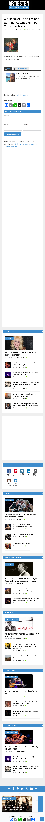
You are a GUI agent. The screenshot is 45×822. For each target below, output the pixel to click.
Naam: (6, 125)
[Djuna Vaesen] (10, 81)
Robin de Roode (20, 639)
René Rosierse (20, 650)
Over (8, 69)
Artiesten (9, 338)
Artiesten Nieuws (20, 357)
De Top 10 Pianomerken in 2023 (23, 534)
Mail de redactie (22, 95)
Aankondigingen (11, 677)
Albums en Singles (12, 619)
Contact (31, 816)
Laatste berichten (22, 69)
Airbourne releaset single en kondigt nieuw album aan (14, 809)
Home (13, 816)
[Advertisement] (22, 238)
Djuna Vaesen (19, 29)
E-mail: (25, 125)
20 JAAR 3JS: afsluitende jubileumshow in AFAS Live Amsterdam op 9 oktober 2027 (26, 384)
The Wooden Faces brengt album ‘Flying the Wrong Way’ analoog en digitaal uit (24, 646)
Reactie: (7, 115)
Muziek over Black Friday (21, 544)
